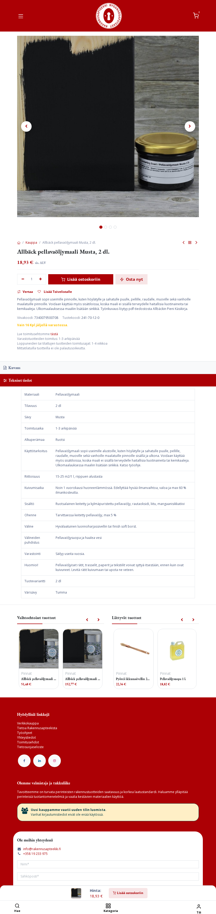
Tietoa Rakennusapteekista (37, 728)
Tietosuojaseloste (30, 747)
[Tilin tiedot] (198, 906)
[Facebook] (24, 760)
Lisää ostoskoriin (129, 893)
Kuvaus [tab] (14, 367)
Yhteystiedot (26, 737)
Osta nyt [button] (134, 279)
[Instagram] (54, 760)
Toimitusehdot (28, 742)
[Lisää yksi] (40, 279)
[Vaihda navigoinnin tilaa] (20, 16)
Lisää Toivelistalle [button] (57, 291)
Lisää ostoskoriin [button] (83, 279)
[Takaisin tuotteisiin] (190, 243)
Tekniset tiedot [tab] (20, 380)
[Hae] (17, 906)
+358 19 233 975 (35, 853)
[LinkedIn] (39, 760)
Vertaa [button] (28, 291)
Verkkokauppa (28, 723)
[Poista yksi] (22, 279)
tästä (54, 334)
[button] (26, 126)
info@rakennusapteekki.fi (42, 849)
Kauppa (31, 242)
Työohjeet (24, 733)
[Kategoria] (108, 906)
